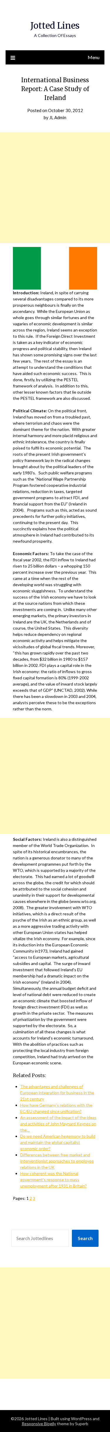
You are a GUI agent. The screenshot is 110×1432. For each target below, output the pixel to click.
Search (85, 1238)
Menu (93, 57)
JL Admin (57, 117)
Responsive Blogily (39, 1423)
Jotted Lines (55, 25)
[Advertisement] (55, 187)
